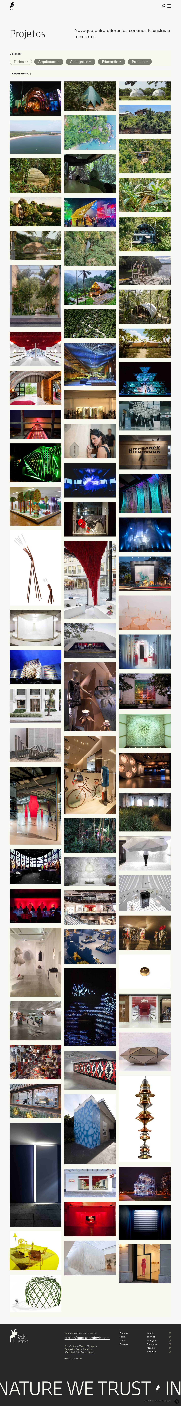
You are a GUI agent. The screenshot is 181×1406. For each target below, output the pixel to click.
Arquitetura (48, 62)
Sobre (122, 1337)
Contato (123, 1344)
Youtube (151, 1337)
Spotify (150, 1333)
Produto (140, 62)
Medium (151, 1348)
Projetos (123, 1333)
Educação (111, 62)
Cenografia (80, 62)
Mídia (122, 1340)
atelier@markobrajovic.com (87, 1338)
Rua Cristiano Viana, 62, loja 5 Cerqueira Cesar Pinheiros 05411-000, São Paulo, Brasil (81, 1349)
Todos (21, 62)
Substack (151, 1351)
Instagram (152, 1340)
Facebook (152, 1344)
